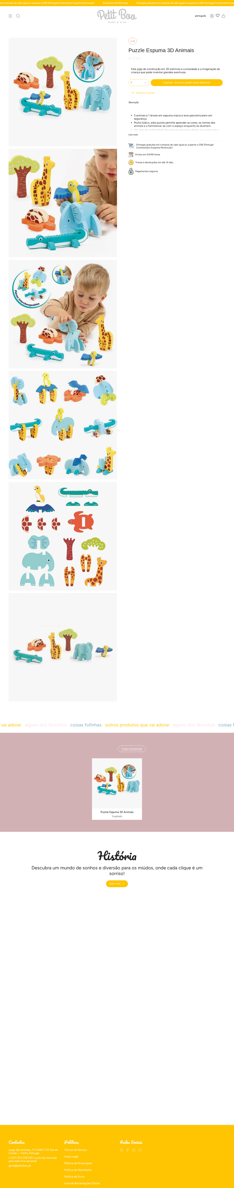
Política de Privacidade (78, 1163)
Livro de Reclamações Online (82, 1183)
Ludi (132, 41)
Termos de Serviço (75, 1149)
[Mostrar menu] (10, 16)
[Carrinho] (223, 16)
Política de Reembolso (77, 1170)
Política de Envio (74, 1176)
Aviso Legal (71, 1156)
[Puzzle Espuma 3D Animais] (117, 783)
